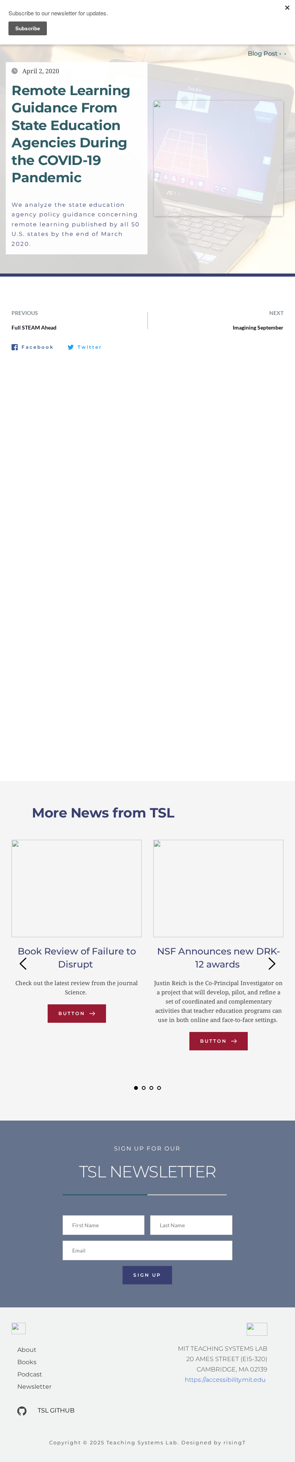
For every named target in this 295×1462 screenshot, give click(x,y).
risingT (235, 1442)
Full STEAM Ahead (34, 327)
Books (26, 1362)
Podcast (29, 1374)
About (26, 1349)
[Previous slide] (23, 964)
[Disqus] (147, 459)
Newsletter (34, 1386)
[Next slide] (271, 964)
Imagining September (258, 327)
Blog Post (263, 53)
